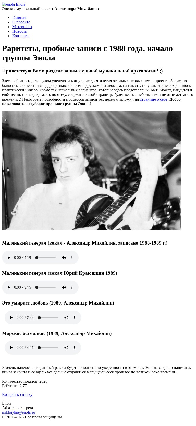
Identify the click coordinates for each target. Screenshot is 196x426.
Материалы (22, 27)
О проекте (21, 22)
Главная (19, 17)
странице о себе (153, 99)
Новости (19, 31)
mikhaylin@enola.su (18, 412)
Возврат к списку (17, 394)
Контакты (20, 36)
